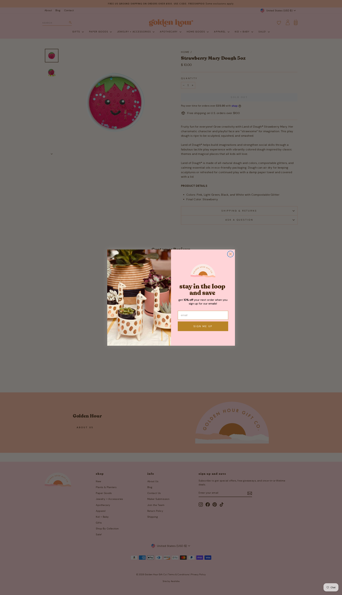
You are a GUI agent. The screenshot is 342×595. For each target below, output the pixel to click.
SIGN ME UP (203, 326)
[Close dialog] (230, 254)
